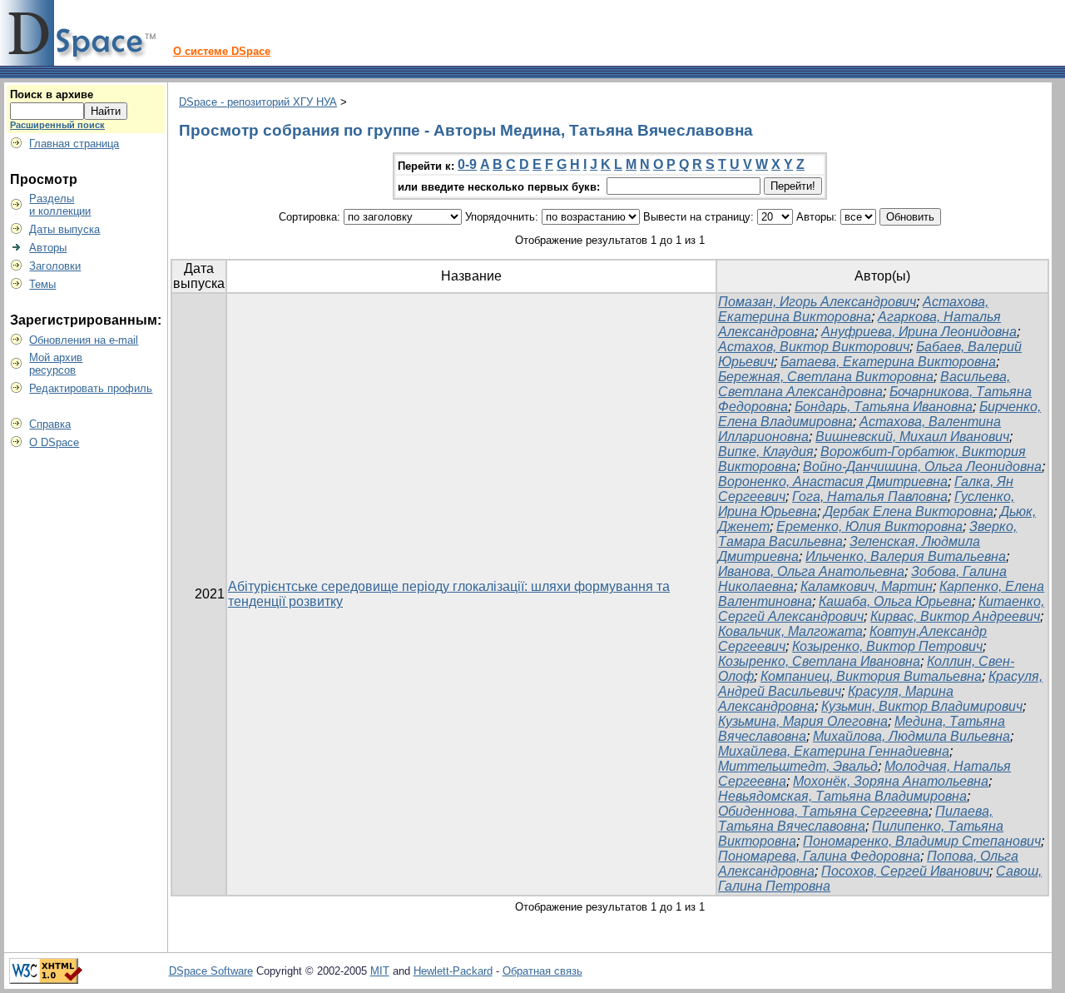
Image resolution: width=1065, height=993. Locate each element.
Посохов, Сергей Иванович (905, 871)
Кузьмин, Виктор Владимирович (922, 706)
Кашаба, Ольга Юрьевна (895, 601)
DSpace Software (211, 971)
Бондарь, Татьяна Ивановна (884, 407)
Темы (42, 284)
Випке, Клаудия (766, 451)
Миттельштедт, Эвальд (798, 766)
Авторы (48, 247)
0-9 (467, 164)
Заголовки (55, 266)
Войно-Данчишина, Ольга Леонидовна (922, 466)
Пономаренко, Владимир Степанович (922, 841)
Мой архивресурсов (55, 363)
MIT (379, 971)
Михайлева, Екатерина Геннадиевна (833, 751)
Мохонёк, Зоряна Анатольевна (890, 781)
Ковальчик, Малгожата (790, 631)
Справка (50, 424)
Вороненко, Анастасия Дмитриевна (833, 481)
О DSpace (54, 442)
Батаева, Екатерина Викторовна (888, 362)
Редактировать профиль (90, 388)
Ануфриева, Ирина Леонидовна (919, 332)
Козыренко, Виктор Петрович (887, 646)
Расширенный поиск (57, 125)
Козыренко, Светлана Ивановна (819, 661)
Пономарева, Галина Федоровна (819, 856)
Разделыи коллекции (60, 204)
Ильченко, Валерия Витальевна (905, 556)
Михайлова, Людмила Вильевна (911, 736)
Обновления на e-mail (83, 340)
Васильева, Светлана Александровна (864, 384)
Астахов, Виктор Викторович (813, 347)
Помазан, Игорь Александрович (817, 302)
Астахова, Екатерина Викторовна (853, 309)
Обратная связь (542, 971)
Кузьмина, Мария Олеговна (803, 721)
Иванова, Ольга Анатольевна (811, 571)
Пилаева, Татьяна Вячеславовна (855, 818)
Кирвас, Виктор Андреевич (955, 616)
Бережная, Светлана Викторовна (826, 377)
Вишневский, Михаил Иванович (912, 436)
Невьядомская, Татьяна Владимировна (842, 796)
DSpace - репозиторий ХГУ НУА (258, 102)
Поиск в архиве (51, 94)
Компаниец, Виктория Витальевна (871, 676)
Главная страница (74, 143)
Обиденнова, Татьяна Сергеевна (823, 811)
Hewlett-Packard (453, 971)
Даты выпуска (64, 229)
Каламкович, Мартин (866, 586)
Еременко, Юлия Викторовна (869, 526)
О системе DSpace (221, 51)
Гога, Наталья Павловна (870, 496)
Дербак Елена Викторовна (908, 511)
